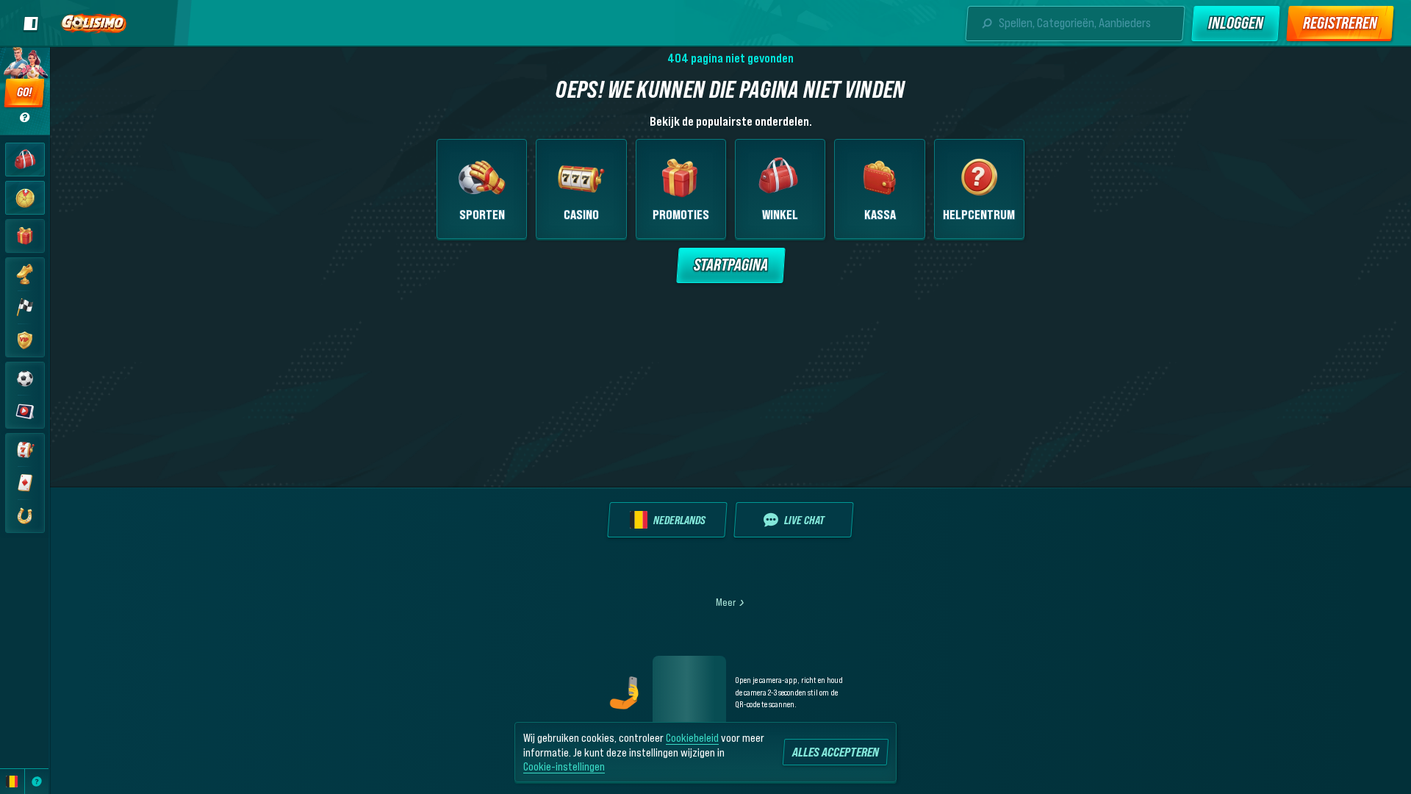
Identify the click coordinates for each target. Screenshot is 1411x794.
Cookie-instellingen (564, 766)
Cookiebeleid (692, 737)
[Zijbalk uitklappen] (31, 23)
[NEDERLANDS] (12, 781)
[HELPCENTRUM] (37, 781)
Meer (726, 602)
